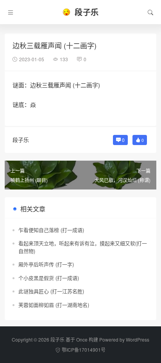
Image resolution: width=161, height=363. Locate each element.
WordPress (137, 339)
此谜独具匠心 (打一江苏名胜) (51, 291)
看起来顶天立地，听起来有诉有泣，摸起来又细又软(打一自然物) (82, 247)
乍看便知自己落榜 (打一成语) (51, 230)
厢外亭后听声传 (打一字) (46, 264)
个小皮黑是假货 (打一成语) (48, 278)
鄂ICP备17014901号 (84, 349)
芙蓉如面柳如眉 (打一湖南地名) (53, 304)
